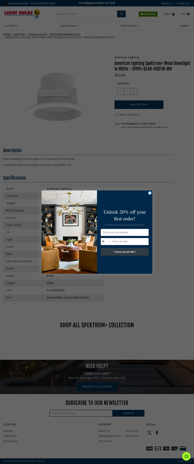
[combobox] (106, 241)
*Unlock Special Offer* (125, 251)
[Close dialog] (149, 193)
